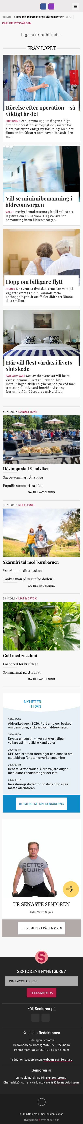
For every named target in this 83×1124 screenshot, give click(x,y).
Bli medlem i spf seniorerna (41, 803)
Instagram (51, 6)
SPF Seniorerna (56, 1077)
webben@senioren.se (57, 1059)
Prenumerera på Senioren (41, 928)
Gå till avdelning (41, 492)
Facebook (43, 6)
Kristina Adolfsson (66, 1082)
